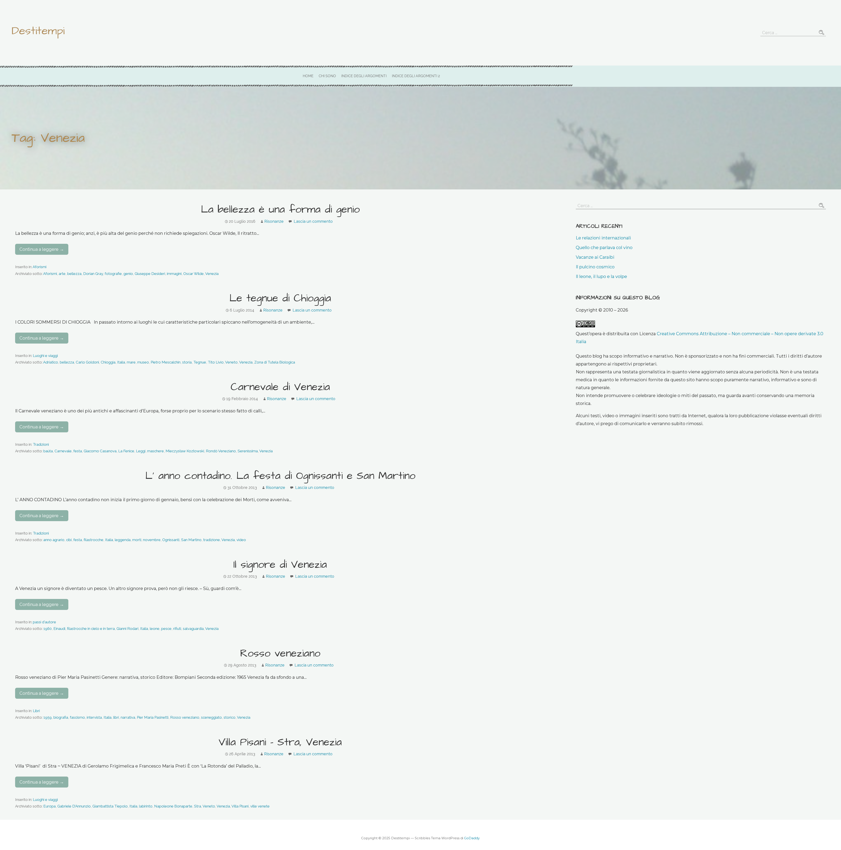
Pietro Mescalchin (165, 362)
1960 (47, 628)
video (241, 540)
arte (62, 273)
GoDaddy (472, 838)
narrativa (128, 717)
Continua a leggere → (41, 249)
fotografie (113, 273)
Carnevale (63, 451)
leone (154, 628)
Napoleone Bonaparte (173, 806)
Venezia (212, 273)
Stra (197, 806)
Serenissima (248, 451)
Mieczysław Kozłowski (185, 451)
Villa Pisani (240, 806)
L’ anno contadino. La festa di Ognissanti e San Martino (280, 476)
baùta (48, 451)
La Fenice (126, 451)
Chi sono (327, 76)
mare (131, 362)
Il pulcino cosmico (595, 266)
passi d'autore (44, 622)
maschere (155, 451)
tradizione (211, 540)
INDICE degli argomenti (364, 76)
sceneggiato (211, 717)
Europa (49, 806)
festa (77, 451)
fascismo (77, 717)
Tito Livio (216, 362)
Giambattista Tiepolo (110, 806)
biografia (60, 717)
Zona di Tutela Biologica (274, 362)
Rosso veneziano (280, 653)
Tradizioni (41, 444)
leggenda (123, 540)
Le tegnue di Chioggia (280, 298)
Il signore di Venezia (280, 565)
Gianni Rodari (127, 628)
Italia (121, 362)
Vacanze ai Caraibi (595, 257)
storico (229, 717)
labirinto (145, 806)
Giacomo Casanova (100, 451)
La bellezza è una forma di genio (280, 209)
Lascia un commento (313, 221)
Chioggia (108, 362)
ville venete (260, 806)
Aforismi (39, 267)
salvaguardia (193, 628)
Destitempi (38, 31)
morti (136, 540)
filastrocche (93, 540)
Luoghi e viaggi (45, 355)
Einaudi (59, 628)
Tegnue (199, 362)
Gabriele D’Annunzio (74, 806)
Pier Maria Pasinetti (152, 717)
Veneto (231, 362)
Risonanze (274, 221)
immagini (174, 273)
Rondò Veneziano (221, 451)
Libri (36, 711)
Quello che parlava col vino (604, 247)
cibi (69, 540)
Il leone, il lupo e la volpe (601, 276)
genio (128, 273)
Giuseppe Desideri (150, 273)
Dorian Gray (93, 273)
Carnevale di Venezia (280, 387)
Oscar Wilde (193, 273)
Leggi (140, 451)
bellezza (74, 273)
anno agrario (53, 540)
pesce (166, 628)
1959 (47, 717)
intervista (94, 717)
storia (187, 362)
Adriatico (50, 362)
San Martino (191, 540)
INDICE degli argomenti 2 (416, 76)
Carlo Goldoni (87, 362)
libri (116, 717)
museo (143, 362)
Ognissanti (170, 540)
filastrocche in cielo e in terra (91, 628)
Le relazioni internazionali (603, 238)
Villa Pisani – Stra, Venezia (280, 742)
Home (308, 76)
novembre (152, 540)
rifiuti (177, 628)
